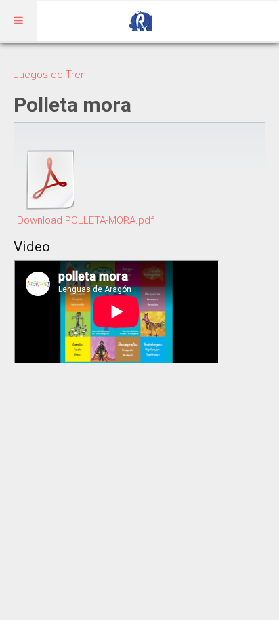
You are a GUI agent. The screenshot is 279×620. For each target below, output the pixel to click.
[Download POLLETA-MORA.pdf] (51, 179)
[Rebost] (139, 21)
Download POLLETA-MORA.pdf (85, 220)
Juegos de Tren (50, 74)
